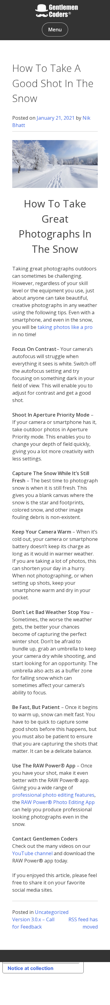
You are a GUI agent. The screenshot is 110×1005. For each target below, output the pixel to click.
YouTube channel (32, 853)
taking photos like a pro (65, 327)
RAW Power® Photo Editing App (58, 802)
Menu (55, 29)
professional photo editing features (53, 795)
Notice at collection (30, 968)
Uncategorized (51, 912)
